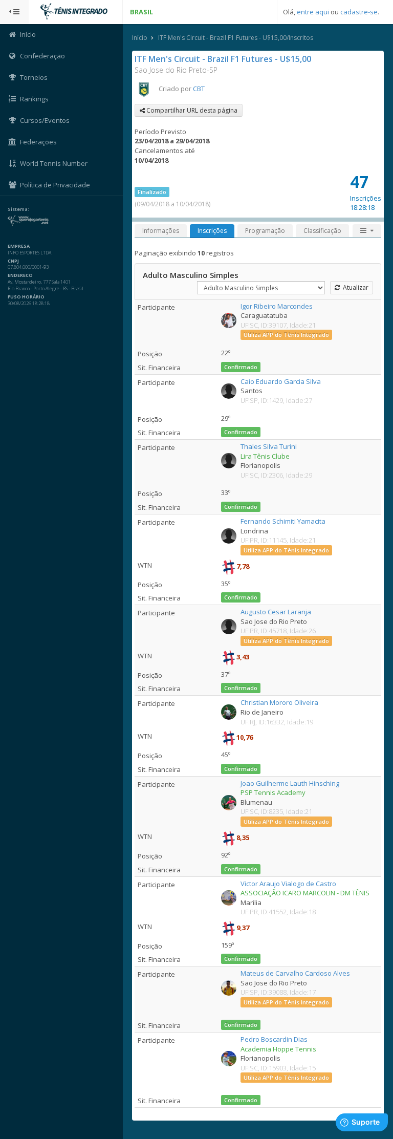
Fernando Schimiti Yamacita (283, 521)
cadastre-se (359, 11)
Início (139, 37)
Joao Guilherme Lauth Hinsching (290, 783)
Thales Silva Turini (269, 446)
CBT (199, 88)
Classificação (322, 230)
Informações (160, 230)
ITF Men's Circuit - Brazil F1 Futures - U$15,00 (223, 59)
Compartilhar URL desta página (191, 110)
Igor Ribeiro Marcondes (277, 306)
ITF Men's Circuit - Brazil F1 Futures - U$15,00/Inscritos (235, 37)
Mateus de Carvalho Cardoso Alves (295, 973)
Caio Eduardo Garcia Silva (281, 381)
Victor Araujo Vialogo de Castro (288, 883)
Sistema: (18, 209)
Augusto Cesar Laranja (276, 611)
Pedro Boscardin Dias (274, 1039)
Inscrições (212, 230)
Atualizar (354, 287)
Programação (265, 230)
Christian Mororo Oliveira (279, 702)
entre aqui (313, 11)
